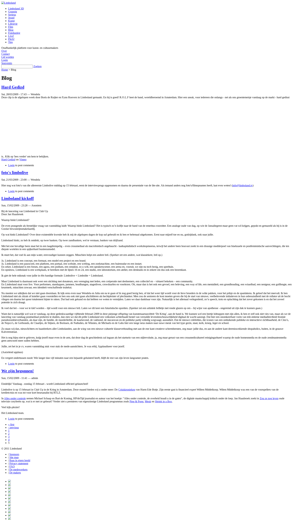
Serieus (12, 14)
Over (4, 50)
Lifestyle (12, 23)
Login (4, 60)
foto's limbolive (14, 172)
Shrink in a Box (163, 401)
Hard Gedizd (12, 87)
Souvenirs (6, 63)
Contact (5, 54)
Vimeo (22, 159)
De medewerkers (18, 469)
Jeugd (11, 17)
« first (11, 424)
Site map (14, 457)
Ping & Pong (136, 401)
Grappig (12, 11)
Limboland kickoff (17, 198)
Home (4, 69)
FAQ (12, 466)
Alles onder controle (15, 398)
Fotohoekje (14, 33)
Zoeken (37, 66)
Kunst (11, 20)
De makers (15, 472)
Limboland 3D (16, 8)
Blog (10, 29)
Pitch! (11, 39)
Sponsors (14, 454)
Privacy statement (18, 463)
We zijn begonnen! (17, 371)
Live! (11, 36)
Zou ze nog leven (269, 398)
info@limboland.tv (242, 185)
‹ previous (13, 427)
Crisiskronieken (126, 389)
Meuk (148, 401)
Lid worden (7, 57)
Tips (10, 42)
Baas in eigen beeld (19, 460)
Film (10, 26)
